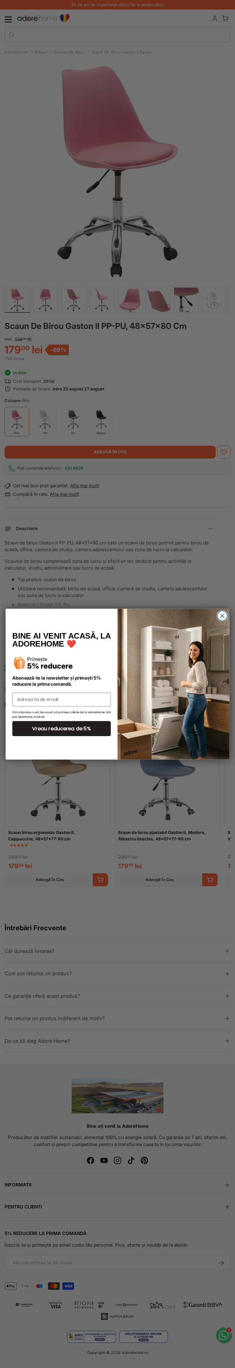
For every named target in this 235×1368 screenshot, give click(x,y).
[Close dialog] (222, 616)
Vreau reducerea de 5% (61, 728)
